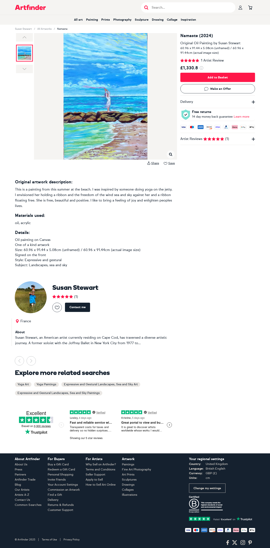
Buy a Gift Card (58, 464)
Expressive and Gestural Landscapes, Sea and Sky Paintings (59, 393)
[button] (24, 37)
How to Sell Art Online (101, 484)
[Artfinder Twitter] (234, 542)
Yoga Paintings (46, 384)
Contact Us (22, 500)
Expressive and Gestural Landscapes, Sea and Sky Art (101, 384)
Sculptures (129, 479)
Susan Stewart (23, 28)
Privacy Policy (71, 539)
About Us (21, 464)
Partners (20, 474)
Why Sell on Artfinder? (101, 464)
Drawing (157, 19)
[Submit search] (146, 7)
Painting (92, 19)
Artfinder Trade (25, 479)
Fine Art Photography (136, 469)
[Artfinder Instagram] (242, 542)
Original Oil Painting (196, 43)
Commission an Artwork (64, 490)
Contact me (77, 307)
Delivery (53, 500)
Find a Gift (55, 495)
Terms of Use (49, 539)
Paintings (128, 464)
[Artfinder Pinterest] (250, 542)
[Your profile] (240, 7)
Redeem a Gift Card (61, 469)
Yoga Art (23, 384)
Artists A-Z (22, 495)
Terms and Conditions (100, 469)
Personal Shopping (60, 474)
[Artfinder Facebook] (227, 542)
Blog (18, 484)
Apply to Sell (94, 479)
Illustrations (129, 495)
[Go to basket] (250, 7)
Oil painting (24, 240)
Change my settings (207, 488)
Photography (122, 19)
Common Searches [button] (28, 505)
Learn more (241, 116)
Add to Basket (218, 77)
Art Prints (128, 474)
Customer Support (60, 510)
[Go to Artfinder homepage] (30, 7)
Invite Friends (57, 479)
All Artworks (44, 28)
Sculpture (141, 19)
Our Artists (22, 490)
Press (18, 469)
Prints (105, 19)
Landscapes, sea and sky (48, 265)
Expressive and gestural (43, 260)
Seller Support (95, 474)
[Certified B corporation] (206, 504)
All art (78, 19)
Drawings (128, 484)
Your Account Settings (63, 484)
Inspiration (188, 19)
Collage (172, 19)
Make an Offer (220, 89)
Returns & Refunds (61, 505)
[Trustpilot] (220, 518)
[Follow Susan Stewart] (57, 307)
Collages (128, 490)
